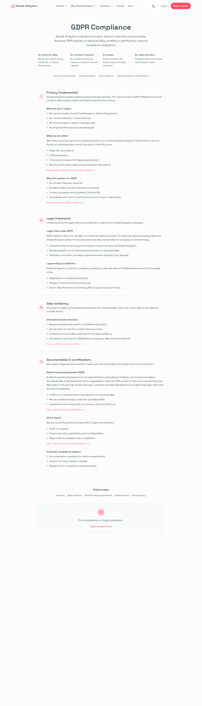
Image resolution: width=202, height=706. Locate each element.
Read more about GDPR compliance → (65, 202)
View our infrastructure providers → (64, 344)
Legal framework (87, 76)
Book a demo (180, 5)
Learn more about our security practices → (68, 443)
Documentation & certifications (132, 76)
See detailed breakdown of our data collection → (71, 170)
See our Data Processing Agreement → (66, 409)
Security (60, 495)
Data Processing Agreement (98, 495)
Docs (130, 6)
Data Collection (74, 495)
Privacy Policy (139, 495)
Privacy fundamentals (64, 76)
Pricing (120, 6)
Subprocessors (122, 495)
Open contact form (101, 526)
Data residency (106, 76)
